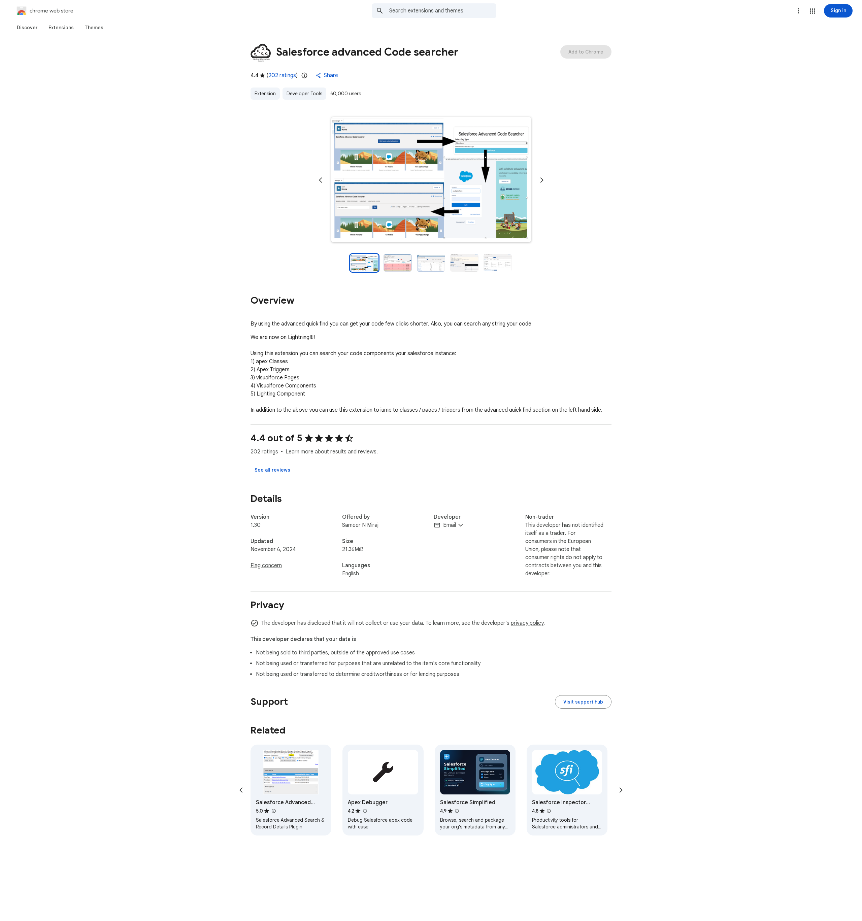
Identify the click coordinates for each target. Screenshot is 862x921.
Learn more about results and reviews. (332, 451)
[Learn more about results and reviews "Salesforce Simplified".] (457, 811)
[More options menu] (798, 11)
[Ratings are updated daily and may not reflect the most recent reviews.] (304, 75)
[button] (812, 11)
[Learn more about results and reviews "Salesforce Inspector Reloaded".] (549, 811)
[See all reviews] (272, 470)
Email (449, 525)
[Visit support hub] (583, 702)
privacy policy (527, 623)
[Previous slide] (320, 180)
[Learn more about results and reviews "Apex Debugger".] (365, 811)
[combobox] (442, 11)
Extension (265, 94)
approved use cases (390, 652)
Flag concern (266, 565)
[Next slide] (542, 180)
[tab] (27, 28)
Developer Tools (304, 94)
